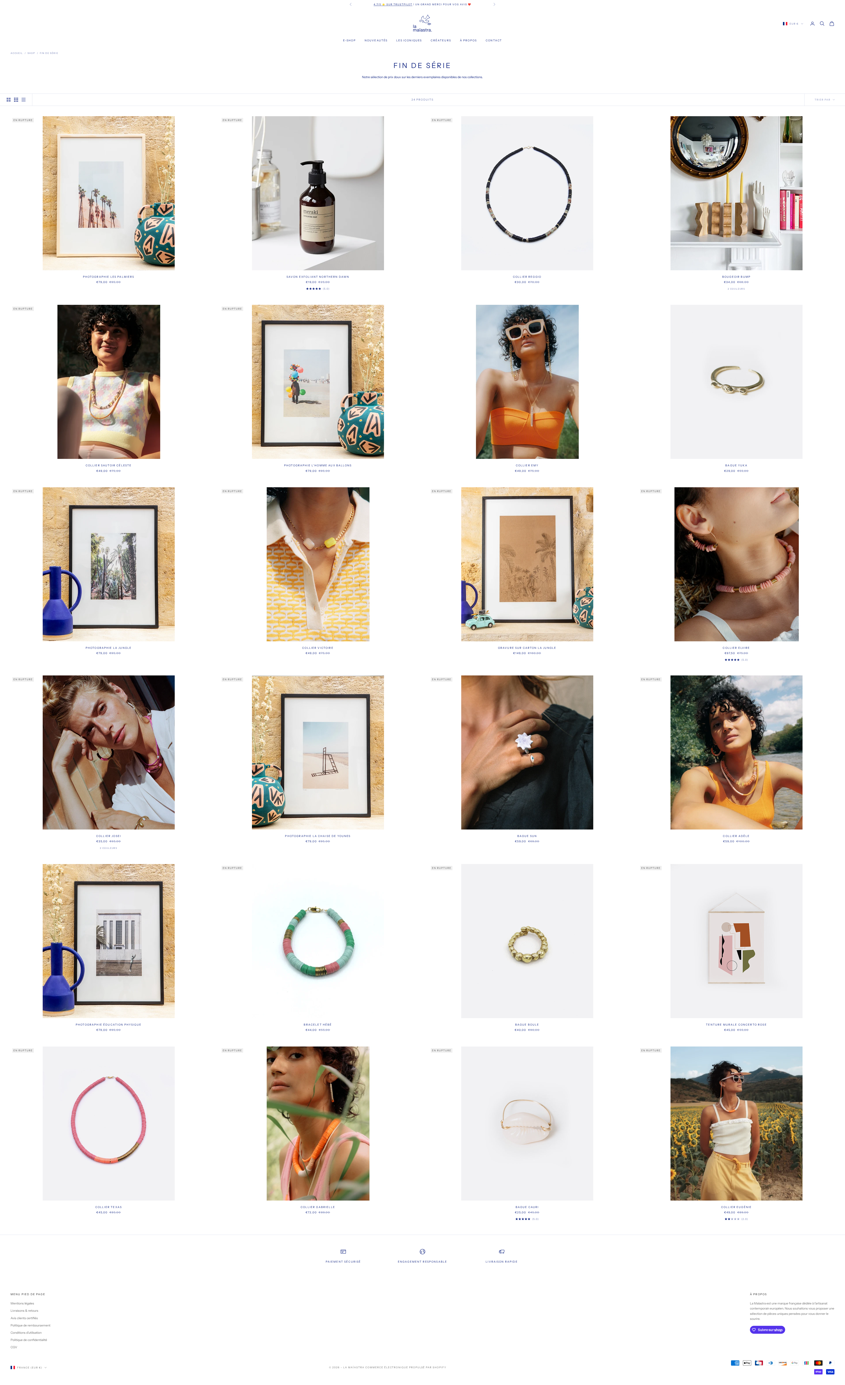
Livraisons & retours (24, 1311)
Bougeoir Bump (736, 276)
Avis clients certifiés (24, 1318)
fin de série (49, 53)
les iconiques (409, 40)
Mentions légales (22, 1303)
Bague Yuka (736, 465)
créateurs (441, 40)
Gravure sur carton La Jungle (527, 647)
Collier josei (108, 836)
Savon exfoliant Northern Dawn (318, 276)
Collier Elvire (736, 647)
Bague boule (527, 1024)
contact (494, 40)
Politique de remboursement (30, 1325)
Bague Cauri (527, 1207)
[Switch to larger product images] (9, 100)
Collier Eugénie (736, 1207)
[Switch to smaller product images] (16, 100)
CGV (14, 1347)
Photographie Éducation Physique (108, 1024)
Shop (31, 53)
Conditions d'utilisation (26, 1333)
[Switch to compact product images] (24, 100)
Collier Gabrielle (318, 1207)
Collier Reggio (527, 276)
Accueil (17, 53)
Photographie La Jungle (109, 647)
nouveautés (376, 40)
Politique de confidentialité (29, 1340)
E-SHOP (349, 40)
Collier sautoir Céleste (109, 465)
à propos (468, 40)
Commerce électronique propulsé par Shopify (405, 1367)
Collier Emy (527, 465)
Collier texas (108, 1207)
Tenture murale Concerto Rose (736, 1024)
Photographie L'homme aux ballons (318, 465)
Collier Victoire (318, 647)
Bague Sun (527, 836)
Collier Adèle (736, 836)
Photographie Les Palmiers (108, 276)
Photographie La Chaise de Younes (318, 836)
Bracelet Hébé (318, 1024)
